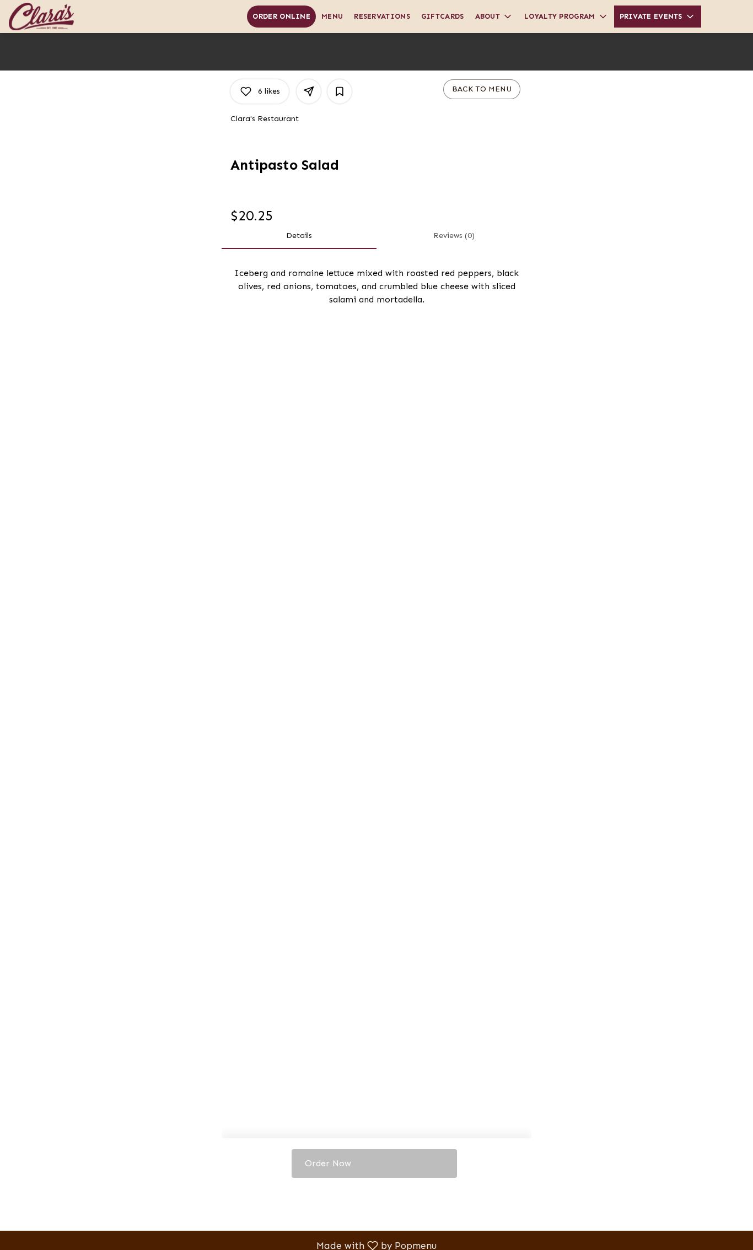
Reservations (382, 16)
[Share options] (309, 91)
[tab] (299, 236)
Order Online (281, 16)
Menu (332, 16)
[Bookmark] (339, 91)
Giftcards (442, 16)
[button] (494, 17)
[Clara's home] (58, 16)
